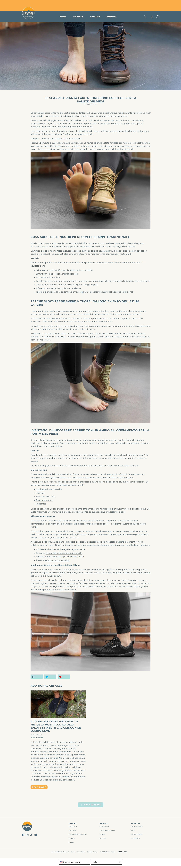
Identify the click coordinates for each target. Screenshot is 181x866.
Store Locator (143, 3)
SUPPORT (72, 823)
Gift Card (103, 838)
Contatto (72, 838)
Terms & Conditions (78, 852)
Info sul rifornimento (107, 830)
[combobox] (74, 862)
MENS (63, 16)
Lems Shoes (110, 852)
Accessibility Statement (60, 852)
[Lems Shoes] (27, 827)
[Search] (145, 16)
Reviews (103, 834)
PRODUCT (104, 823)
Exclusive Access (136, 826)
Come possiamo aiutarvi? (78, 834)
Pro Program (135, 838)
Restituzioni (73, 826)
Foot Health (37, 737)
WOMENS (78, 16)
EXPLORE (95, 16)
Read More (39, 787)
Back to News (92, 805)
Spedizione (72, 830)
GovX (132, 830)
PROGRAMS (135, 823)
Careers (71, 842)
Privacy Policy (92, 852)
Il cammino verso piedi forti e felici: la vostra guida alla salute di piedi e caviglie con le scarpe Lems (56, 726)
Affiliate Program (137, 834)
